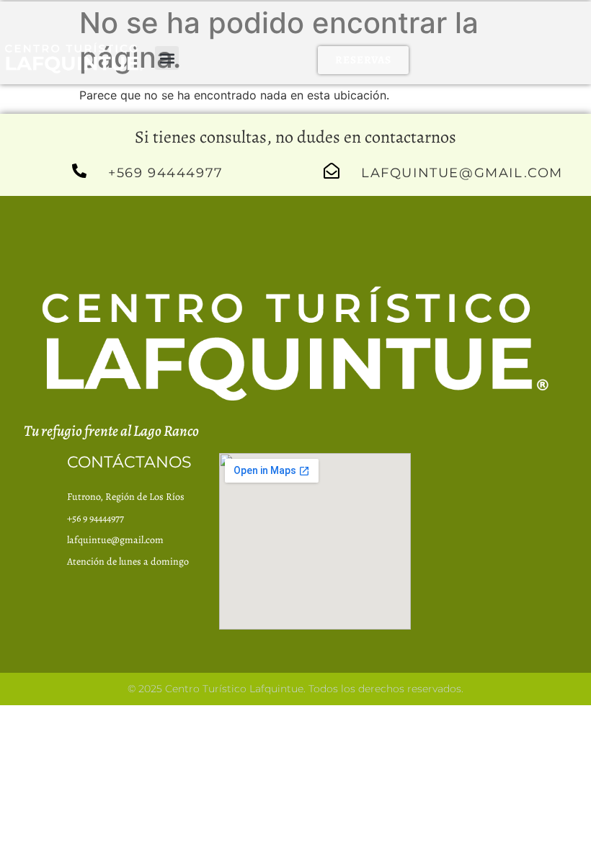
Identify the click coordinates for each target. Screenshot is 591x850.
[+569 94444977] (79, 171)
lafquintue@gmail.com (462, 173)
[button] (167, 58)
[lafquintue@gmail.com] (331, 171)
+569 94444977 (165, 173)
